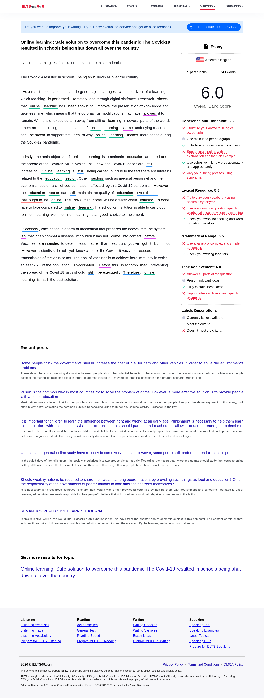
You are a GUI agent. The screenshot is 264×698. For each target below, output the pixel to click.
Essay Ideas (142, 635)
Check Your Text (216, 27)
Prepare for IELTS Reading (97, 641)
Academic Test (87, 625)
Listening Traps (32, 630)
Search (111, 6)
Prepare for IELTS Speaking (209, 646)
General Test (86, 630)
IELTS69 (32, 6)
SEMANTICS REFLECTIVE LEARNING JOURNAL (63, 511)
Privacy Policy (173, 664)
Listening (155, 6)
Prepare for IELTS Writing (151, 641)
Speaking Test (199, 625)
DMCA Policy (233, 664)
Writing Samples (145, 630)
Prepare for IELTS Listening (41, 641)
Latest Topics (199, 635)
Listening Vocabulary (36, 635)
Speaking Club (200, 641)
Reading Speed (88, 635)
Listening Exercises (35, 625)
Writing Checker (145, 625)
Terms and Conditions (204, 664)
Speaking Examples (204, 630)
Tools (132, 6)
